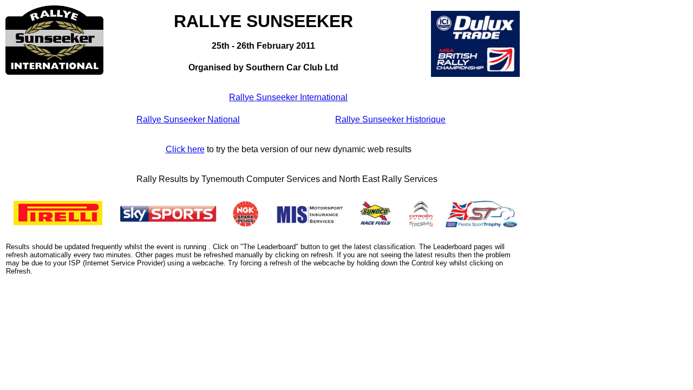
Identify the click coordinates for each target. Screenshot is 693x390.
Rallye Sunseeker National (188, 119)
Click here (185, 149)
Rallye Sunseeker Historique (390, 119)
